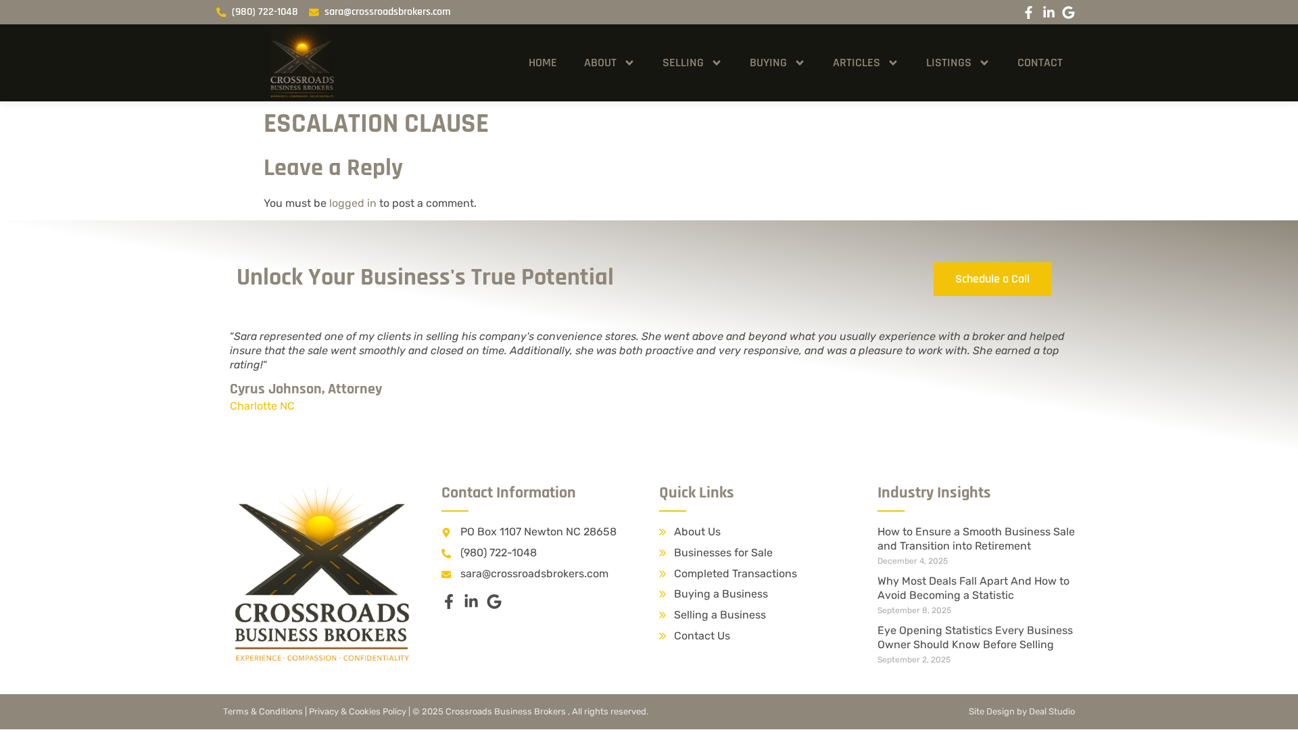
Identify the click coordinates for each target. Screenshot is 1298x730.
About (600, 62)
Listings (948, 62)
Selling (683, 62)
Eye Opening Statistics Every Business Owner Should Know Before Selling (975, 637)
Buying (768, 62)
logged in (353, 203)
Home (543, 62)
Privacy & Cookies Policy (357, 711)
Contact (1040, 62)
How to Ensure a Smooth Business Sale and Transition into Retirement (976, 538)
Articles (856, 62)
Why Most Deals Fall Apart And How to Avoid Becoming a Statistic (973, 588)
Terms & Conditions (263, 711)
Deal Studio (1052, 711)
